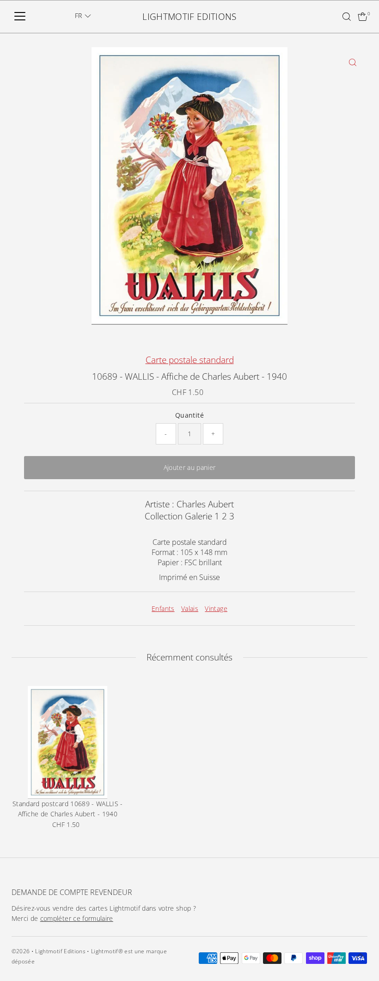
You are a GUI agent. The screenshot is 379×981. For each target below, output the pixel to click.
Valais (189, 608)
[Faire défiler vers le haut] (360, 955)
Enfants (163, 608)
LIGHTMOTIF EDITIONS (189, 17)
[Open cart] (362, 16)
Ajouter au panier (190, 467)
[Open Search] (346, 16)
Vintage (216, 608)
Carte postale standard (190, 360)
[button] (82, 16)
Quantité (189, 415)
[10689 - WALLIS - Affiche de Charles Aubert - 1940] (68, 742)
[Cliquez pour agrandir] (352, 62)
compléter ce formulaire (76, 918)
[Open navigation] (20, 16)
